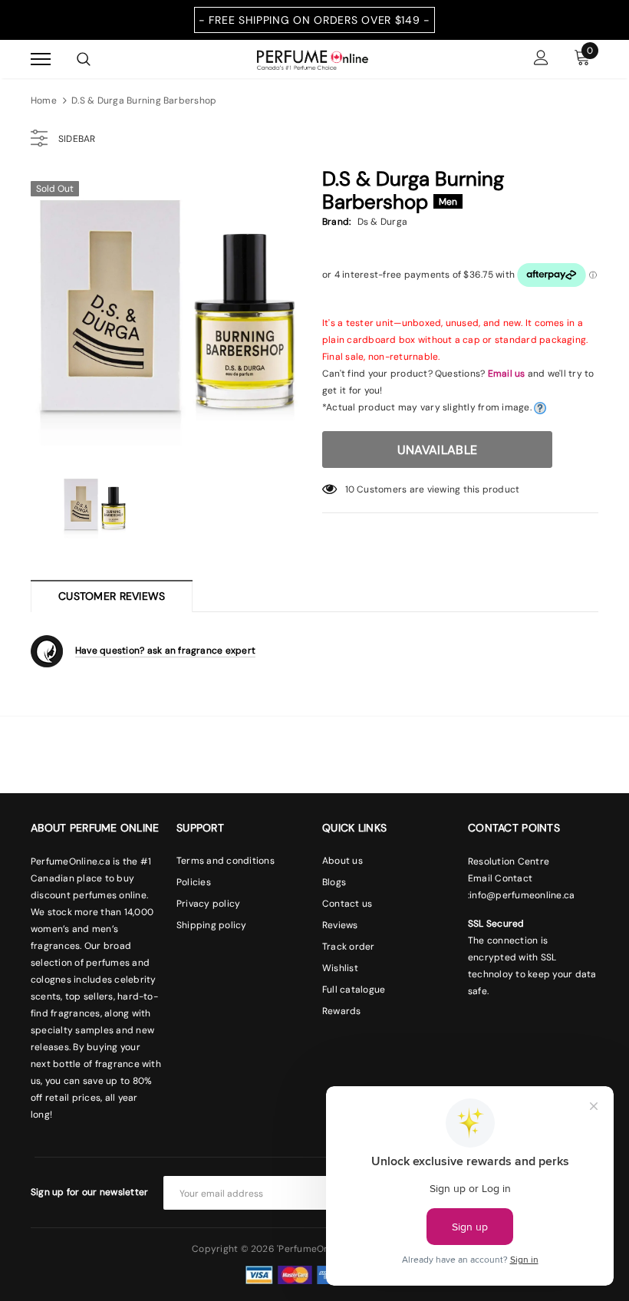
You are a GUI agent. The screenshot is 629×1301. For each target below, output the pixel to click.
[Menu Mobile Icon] (41, 59)
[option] (169, 311)
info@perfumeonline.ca (522, 895)
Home (44, 100)
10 (349, 489)
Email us (506, 373)
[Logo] (312, 58)
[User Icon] (541, 59)
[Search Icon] (84, 59)
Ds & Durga (382, 222)
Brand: (336, 222)
